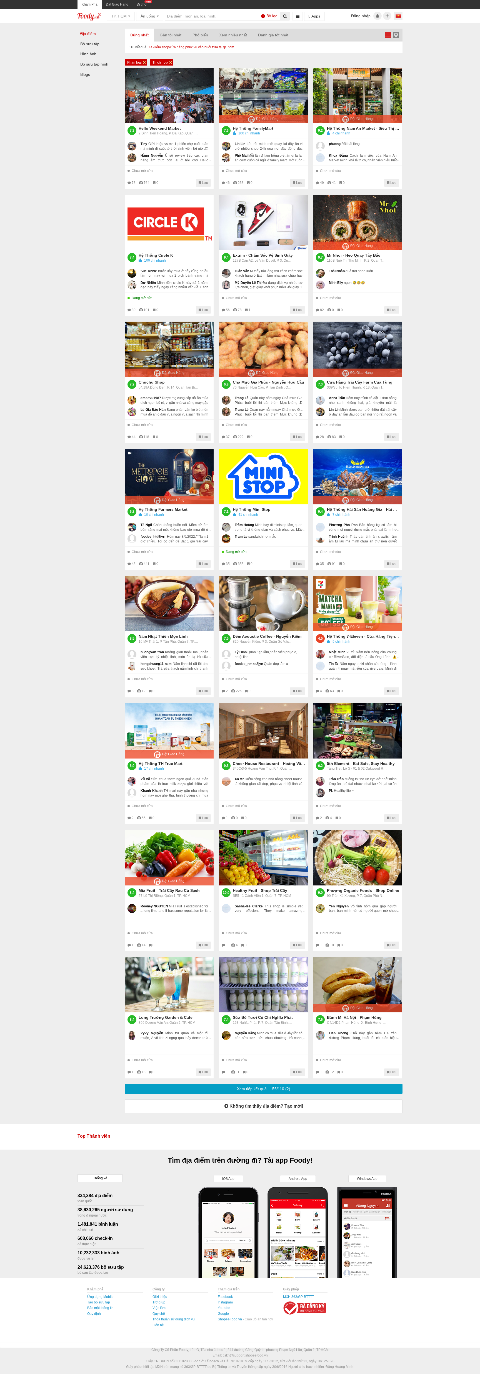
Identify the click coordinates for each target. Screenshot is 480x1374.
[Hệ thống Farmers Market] (169, 476)
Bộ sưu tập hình (94, 64)
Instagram (225, 1302)
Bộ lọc (270, 16)
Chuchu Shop (152, 382)
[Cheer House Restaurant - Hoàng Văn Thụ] (263, 731)
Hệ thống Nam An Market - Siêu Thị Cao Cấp (363, 128)
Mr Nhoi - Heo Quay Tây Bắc (353, 255)
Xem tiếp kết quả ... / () (263, 1089)
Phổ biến (200, 35)
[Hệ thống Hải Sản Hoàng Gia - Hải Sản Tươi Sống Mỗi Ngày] (357, 476)
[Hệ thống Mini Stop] (263, 476)
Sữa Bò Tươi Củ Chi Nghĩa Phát (263, 1017)
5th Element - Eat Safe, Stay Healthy (361, 763)
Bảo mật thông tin (100, 1308)
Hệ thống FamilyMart (253, 128)
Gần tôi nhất (170, 35)
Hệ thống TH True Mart (160, 763)
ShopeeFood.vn (230, 1319)
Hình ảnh (88, 54)
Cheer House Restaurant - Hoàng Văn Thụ (269, 763)
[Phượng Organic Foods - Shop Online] (357, 857)
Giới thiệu (159, 1297)
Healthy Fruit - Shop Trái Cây (260, 890)
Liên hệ (158, 1325)
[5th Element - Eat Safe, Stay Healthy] (357, 731)
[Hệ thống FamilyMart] (263, 95)
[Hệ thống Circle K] (169, 222)
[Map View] (395, 35)
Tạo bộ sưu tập (98, 1302)
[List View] (387, 35)
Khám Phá (90, 4)
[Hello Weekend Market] (169, 95)
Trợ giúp (158, 1302)
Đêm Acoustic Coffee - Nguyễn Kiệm (267, 636)
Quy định (94, 1314)
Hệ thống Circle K (156, 255)
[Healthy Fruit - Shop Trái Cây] (263, 857)
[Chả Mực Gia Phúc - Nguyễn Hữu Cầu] (263, 349)
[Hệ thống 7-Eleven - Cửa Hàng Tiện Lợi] (357, 603)
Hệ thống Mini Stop (252, 509)
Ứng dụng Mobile (100, 1297)
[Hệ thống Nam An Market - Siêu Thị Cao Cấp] (357, 95)
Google (223, 1314)
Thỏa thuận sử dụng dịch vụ (173, 1319)
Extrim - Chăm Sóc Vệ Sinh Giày (263, 255)
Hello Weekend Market (160, 128)
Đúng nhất (139, 35)
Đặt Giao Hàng (117, 4)
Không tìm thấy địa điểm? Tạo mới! (265, 1106)
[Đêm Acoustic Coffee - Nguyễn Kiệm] (263, 603)
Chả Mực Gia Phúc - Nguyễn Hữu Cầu (268, 382)
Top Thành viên (94, 1136)
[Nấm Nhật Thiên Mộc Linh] (169, 603)
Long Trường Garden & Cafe (165, 1017)
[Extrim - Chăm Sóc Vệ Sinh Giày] (263, 222)
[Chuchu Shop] (169, 349)
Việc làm (159, 1308)
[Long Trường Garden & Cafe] (169, 984)
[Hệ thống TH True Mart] (169, 731)
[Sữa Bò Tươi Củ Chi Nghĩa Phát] (263, 984)
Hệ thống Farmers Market (163, 509)
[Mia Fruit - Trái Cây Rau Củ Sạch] (169, 857)
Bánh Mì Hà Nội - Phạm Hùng (354, 1017)
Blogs (85, 74)
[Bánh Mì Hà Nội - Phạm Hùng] (357, 984)
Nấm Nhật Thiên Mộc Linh (163, 636)
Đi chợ (142, 4)
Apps (315, 16)
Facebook (225, 1297)
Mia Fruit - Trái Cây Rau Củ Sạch (169, 890)
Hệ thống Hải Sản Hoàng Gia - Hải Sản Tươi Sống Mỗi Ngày (363, 509)
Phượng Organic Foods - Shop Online (363, 890)
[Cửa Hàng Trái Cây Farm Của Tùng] (357, 349)
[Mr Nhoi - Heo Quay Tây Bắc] (357, 222)
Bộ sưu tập (89, 44)
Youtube (224, 1308)
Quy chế (158, 1314)
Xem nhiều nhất (233, 35)
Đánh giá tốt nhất (273, 35)
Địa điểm (88, 33)
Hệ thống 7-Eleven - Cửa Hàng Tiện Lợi (363, 636)
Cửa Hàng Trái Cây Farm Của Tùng (359, 382)
